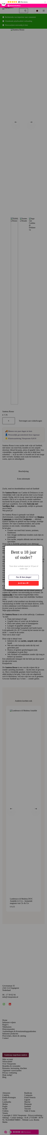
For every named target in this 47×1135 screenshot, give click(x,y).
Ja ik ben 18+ (23, 583)
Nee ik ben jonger (23, 577)
